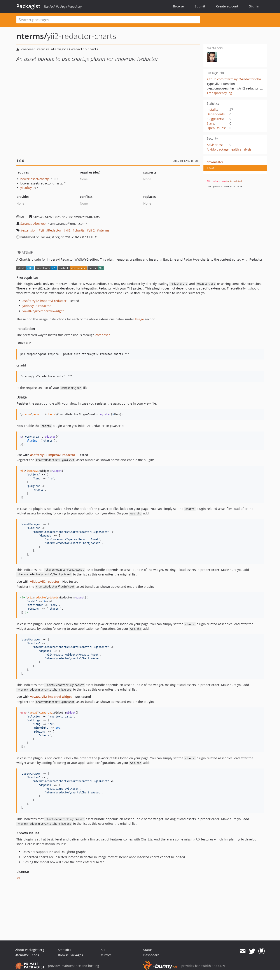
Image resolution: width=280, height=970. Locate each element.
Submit (200, 6)
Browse (178, 6)
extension (29, 230)
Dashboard (151, 955)
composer (102, 335)
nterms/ (31, 36)
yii (42, 230)
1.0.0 (210, 168)
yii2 (67, 230)
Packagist (28, 6)
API (103, 950)
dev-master (215, 162)
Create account (227, 6)
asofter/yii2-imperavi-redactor (44, 301)
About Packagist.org (29, 950)
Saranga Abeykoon (33, 223)
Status (147, 950)
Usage (139, 319)
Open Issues (216, 128)
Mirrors (106, 955)
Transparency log (219, 93)
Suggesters (215, 119)
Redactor (54, 230)
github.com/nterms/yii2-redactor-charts (236, 79)
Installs (212, 109)
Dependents (216, 114)
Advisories (214, 145)
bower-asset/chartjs (34, 179)
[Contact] (242, 951)
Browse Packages (70, 955)
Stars (210, 123)
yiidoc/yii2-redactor (37, 306)
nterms (104, 230)
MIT (19, 878)
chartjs (80, 230)
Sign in (254, 6)
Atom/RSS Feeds (27, 955)
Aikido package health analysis (229, 149)
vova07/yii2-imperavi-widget (43, 311)
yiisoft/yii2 (27, 188)
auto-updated (235, 180)
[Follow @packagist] (252, 951)
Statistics (64, 950)
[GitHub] (261, 951)
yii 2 (92, 230)
